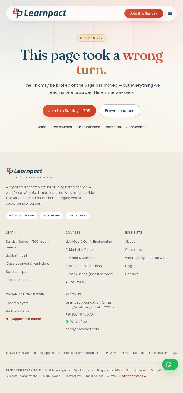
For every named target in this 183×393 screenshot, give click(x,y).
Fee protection (158, 353)
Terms (124, 353)
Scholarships (136, 126)
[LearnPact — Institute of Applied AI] (40, 13)
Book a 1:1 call (16, 255)
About (130, 241)
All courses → (77, 282)
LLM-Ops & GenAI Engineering (89, 241)
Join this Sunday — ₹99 (69, 110)
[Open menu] (170, 13)
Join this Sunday (143, 13)
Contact (131, 274)
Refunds (138, 353)
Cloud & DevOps (50, 375)
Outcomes (133, 249)
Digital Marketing (136, 370)
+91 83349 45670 (79, 314)
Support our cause (26, 319)
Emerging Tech (94, 375)
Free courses (61, 126)
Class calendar (88, 126)
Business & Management (21, 375)
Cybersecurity (72, 375)
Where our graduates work (146, 257)
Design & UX (157, 370)
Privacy (111, 353)
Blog (128, 266)
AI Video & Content (80, 257)
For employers (17, 303)
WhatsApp (78, 321)
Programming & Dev (109, 370)
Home (41, 126)
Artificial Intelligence (57, 370)
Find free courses (20, 279)
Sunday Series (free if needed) (90, 274)
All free (111, 375)
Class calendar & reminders (27, 263)
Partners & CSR (18, 311)
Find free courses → (132, 375)
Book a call (113, 126)
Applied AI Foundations (84, 266)
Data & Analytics (83, 370)
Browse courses (119, 110)
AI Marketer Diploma (81, 249)
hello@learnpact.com (82, 329)
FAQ (174, 353)
